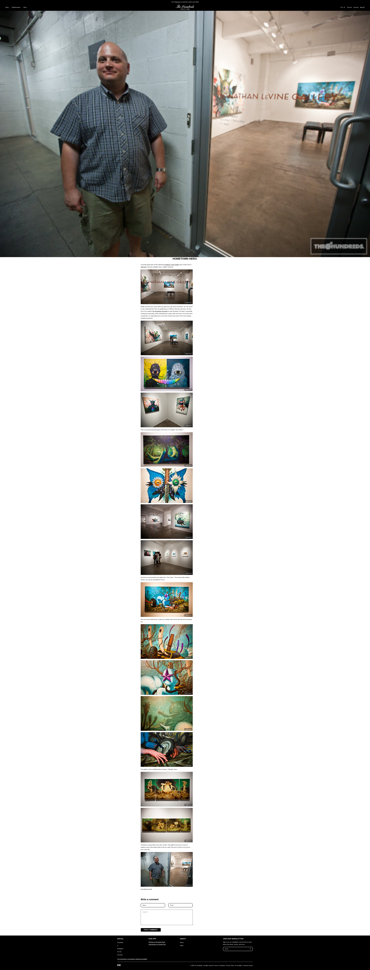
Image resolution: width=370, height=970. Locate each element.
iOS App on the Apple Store (157, 942)
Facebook (120, 942)
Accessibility (238, 965)
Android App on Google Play (157, 944)
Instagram (120, 948)
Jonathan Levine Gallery (171, 264)
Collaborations (16, 7)
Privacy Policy (230, 965)
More (25, 7)
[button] (362, 7)
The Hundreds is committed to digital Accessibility (132, 959)
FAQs (181, 945)
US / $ (343, 7)
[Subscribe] (250, 949)
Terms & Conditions (219, 965)
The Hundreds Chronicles (160, 311)
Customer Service (248, 965)
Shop (7, 7)
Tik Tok (119, 951)
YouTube (120, 955)
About (182, 942)
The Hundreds (198, 965)
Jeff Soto (143, 267)
